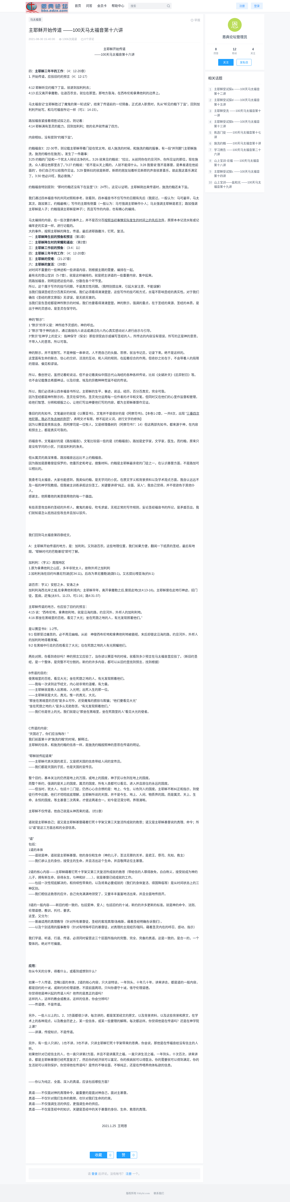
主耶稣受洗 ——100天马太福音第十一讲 (237, 113)
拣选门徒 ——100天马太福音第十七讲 (237, 135)
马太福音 (35, 19)
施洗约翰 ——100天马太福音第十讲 (237, 143)
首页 (78, 5)
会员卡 (102, 5)
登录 (257, 5)
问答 (89, 5)
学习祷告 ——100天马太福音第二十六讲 (237, 152)
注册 (242, 5)
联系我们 (159, 1193)
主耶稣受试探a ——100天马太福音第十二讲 (237, 91)
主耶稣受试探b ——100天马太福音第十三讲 (237, 124)
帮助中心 (118, 5)
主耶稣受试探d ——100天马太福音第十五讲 (237, 102)
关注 (226, 62)
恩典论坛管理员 (234, 37)
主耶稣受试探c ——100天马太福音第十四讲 (237, 174)
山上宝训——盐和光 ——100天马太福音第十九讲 (237, 185)
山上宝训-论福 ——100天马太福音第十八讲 (236, 163)
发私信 (244, 62)
